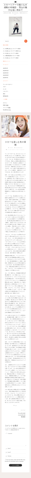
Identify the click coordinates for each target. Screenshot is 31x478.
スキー (4, 86)
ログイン (5, 102)
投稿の (5, 105)
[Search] (25, 41)
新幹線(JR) (5, 96)
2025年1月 (5, 68)
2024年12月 (6, 70)
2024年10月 (6, 75)
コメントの (6, 107)
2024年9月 (5, 77)
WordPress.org (7, 109)
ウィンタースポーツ (7, 84)
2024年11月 (5, 73)
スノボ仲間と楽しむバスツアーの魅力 (12, 48)
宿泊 (4, 93)
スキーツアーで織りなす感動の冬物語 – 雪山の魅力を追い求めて (15, 7)
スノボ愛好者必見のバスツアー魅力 (11, 55)
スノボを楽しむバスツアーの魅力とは (12, 51)
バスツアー (5, 91)
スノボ (4, 89)
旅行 (16, 405)
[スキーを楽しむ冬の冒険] (15, 126)
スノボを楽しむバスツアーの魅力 (11, 53)
